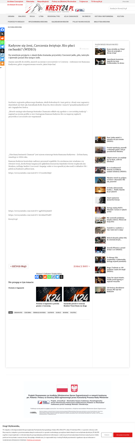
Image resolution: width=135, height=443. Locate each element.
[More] (2, 63)
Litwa (41, 16)
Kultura (120, 16)
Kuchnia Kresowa (15, 27)
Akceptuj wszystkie (122, 435)
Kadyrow (51, 312)
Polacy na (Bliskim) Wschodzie (64, 2)
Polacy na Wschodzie (81, 22)
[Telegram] (57, 277)
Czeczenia (27, 312)
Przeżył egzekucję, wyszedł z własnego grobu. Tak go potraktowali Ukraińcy (116, 149)
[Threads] (61, 277)
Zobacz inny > (82, 266)
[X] (41, 277)
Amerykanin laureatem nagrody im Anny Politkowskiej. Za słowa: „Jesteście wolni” (115, 62)
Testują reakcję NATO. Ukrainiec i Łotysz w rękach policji (117, 209)
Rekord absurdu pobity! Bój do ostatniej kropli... (117, 239)
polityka (73, 312)
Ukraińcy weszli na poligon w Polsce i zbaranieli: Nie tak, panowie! (116, 179)
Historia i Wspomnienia (104, 16)
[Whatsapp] (49, 277)
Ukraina (11, 16)
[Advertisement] (67, 34)
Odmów (106, 435)
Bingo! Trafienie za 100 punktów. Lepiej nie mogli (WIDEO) (116, 269)
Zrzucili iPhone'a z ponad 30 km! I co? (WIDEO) (116, 249)
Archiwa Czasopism (15, 2)
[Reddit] (45, 277)
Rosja (32, 16)
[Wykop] (53, 277)
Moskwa (65, 312)
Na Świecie (86, 16)
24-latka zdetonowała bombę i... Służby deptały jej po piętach (116, 189)
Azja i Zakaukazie (71, 16)
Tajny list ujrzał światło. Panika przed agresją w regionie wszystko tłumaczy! (115, 280)
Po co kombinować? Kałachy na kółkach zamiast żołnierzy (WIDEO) (116, 169)
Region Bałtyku (54, 16)
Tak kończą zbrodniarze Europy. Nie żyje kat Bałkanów (115, 289)
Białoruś (22, 16)
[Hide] (1, 67)
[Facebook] (37, 277)
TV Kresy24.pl (96, 2)
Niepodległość (43, 2)
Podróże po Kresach (16, 22)
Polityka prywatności (34, 440)
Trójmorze (83, 2)
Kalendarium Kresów (60, 22)
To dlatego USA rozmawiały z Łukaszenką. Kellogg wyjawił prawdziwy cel (116, 260)
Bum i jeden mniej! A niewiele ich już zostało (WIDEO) (115, 139)
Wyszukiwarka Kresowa (38, 22)
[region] (67, 433)
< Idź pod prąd (18, 266)
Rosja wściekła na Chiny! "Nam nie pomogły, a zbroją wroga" (116, 51)
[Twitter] (2, 59)
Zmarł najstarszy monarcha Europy (113, 199)
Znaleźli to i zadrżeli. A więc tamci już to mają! (115, 229)
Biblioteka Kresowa (102, 22)
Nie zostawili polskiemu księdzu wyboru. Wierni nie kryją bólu (116, 220)
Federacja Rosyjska (39, 312)
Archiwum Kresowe (15, 5)
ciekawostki (18, 312)
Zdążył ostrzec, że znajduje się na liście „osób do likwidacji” (116, 159)
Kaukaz (58, 312)
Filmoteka (30, 2)
